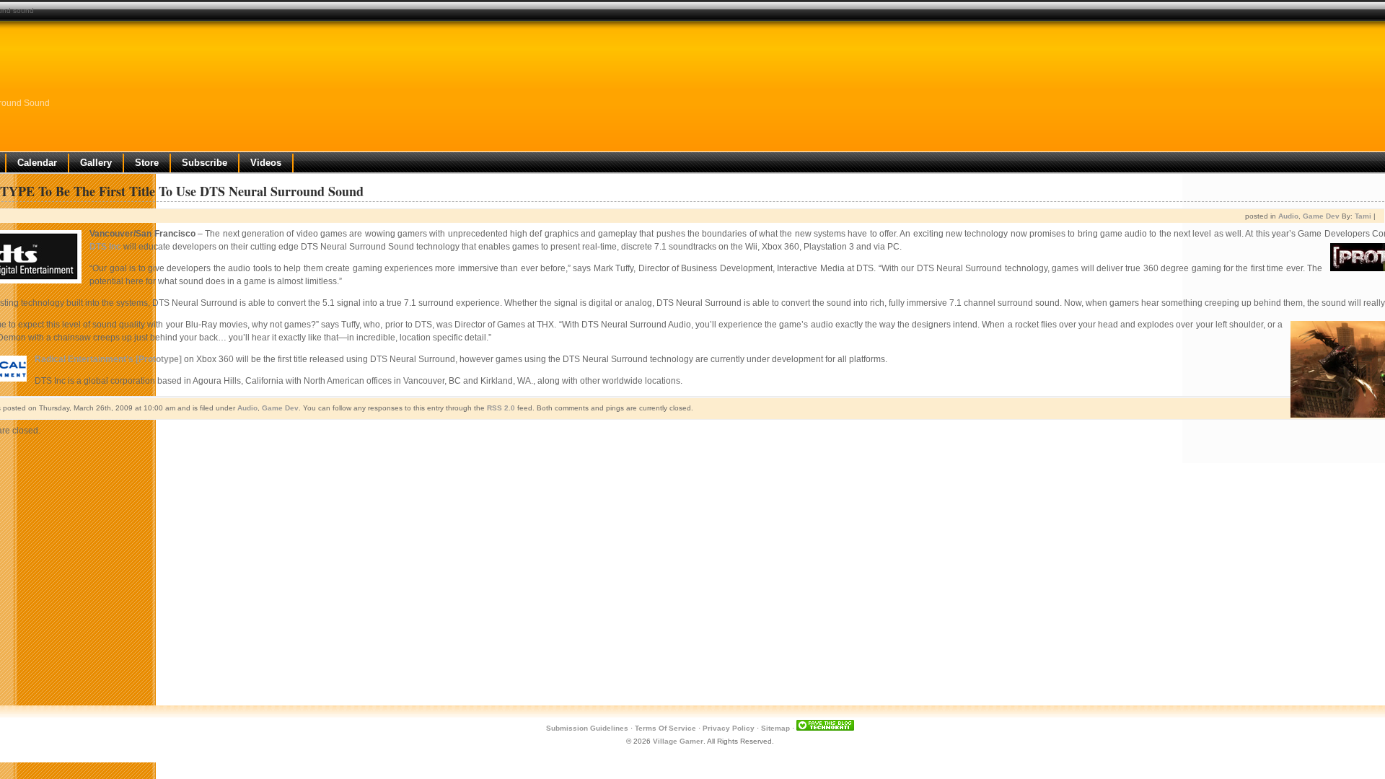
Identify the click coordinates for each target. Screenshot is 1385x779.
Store (147, 162)
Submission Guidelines (587, 728)
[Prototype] (159, 359)
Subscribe (204, 162)
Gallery (96, 162)
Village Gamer (678, 741)
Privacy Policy (729, 728)
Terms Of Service (665, 728)
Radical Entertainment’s (84, 359)
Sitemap (775, 728)
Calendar (37, 162)
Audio (1288, 216)
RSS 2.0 (501, 408)
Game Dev (1321, 216)
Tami (1363, 216)
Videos (265, 162)
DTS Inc (105, 247)
